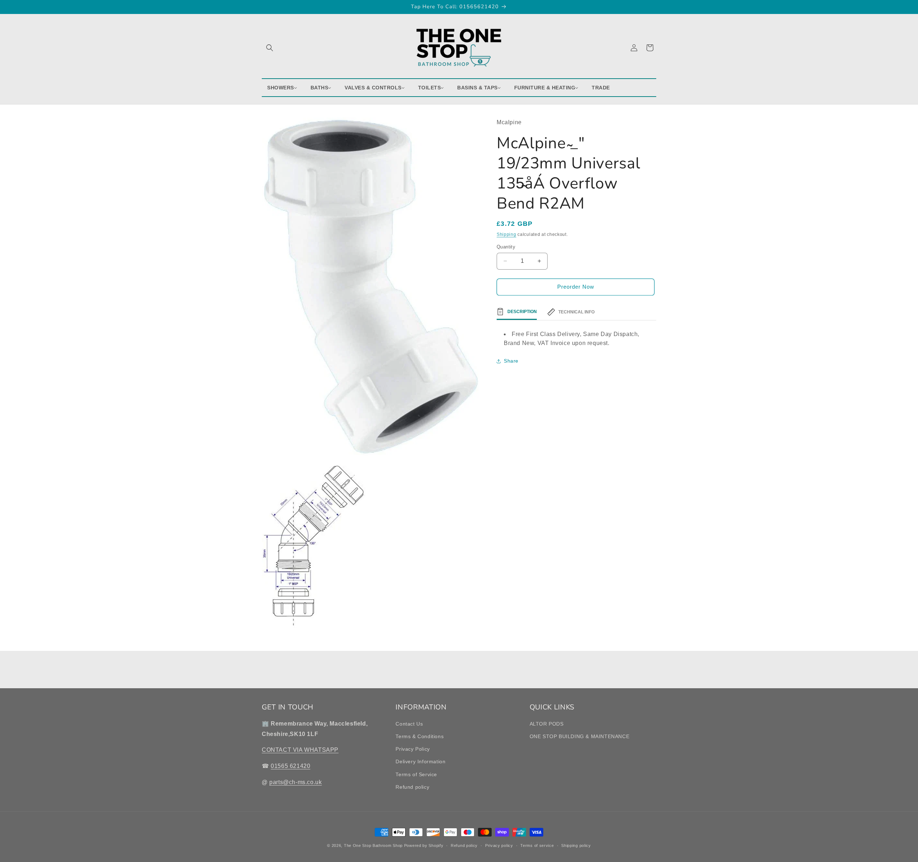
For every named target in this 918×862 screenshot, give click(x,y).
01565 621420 (290, 766)
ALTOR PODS (547, 724)
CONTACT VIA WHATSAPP (300, 750)
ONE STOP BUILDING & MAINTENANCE (580, 736)
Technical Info (576, 311)
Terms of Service (416, 774)
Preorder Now (575, 287)
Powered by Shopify (424, 845)
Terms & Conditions (420, 736)
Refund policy (412, 787)
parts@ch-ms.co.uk (295, 782)
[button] (270, 48)
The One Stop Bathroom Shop (373, 845)
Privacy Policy (413, 749)
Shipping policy (576, 845)
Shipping (506, 234)
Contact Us (409, 724)
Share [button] (511, 361)
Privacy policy (499, 845)
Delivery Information (420, 761)
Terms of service (537, 845)
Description (522, 311)
